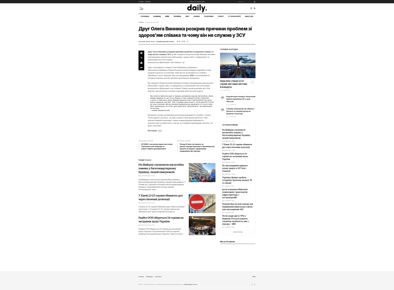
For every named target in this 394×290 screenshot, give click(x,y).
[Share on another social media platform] (141, 67)
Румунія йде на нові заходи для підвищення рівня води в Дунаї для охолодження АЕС (237, 206)
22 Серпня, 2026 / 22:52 (147, 225)
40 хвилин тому (229, 150)
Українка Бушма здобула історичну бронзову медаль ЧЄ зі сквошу (237, 180)
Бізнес (197, 16)
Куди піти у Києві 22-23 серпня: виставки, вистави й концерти (233, 84)
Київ (140, 7)
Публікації (149, 276)
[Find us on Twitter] (254, 8)
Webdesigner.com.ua (190, 284)
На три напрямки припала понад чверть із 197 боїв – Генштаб (235, 168)
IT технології (234, 16)
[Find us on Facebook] (251, 8)
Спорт (221, 16)
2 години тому (228, 200)
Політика (208, 16)
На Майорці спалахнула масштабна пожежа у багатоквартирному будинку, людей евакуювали (161, 169)
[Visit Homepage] (197, 8)
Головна (141, 1)
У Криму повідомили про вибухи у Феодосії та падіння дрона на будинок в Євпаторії (240, 111)
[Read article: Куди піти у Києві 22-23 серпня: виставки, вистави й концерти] (237, 65)
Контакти (147, 1)
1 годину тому (228, 186)
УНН (160, 131)
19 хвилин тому (229, 141)
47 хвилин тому (229, 162)
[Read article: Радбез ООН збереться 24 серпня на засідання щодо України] (202, 225)
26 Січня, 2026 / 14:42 (147, 41)
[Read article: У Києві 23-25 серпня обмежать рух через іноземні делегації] (202, 203)
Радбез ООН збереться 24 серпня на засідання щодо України (235, 156)
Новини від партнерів (152, 22)
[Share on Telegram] (141, 62)
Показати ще (238, 232)
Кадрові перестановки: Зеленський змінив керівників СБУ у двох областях (240, 99)
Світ (187, 16)
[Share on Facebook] (141, 53)
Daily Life (249, 16)
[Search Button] (254, 1)
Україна (177, 16)
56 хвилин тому (229, 174)
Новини (157, 16)
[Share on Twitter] (141, 58)
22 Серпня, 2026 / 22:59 (147, 203)
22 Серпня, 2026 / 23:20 (147, 176)
